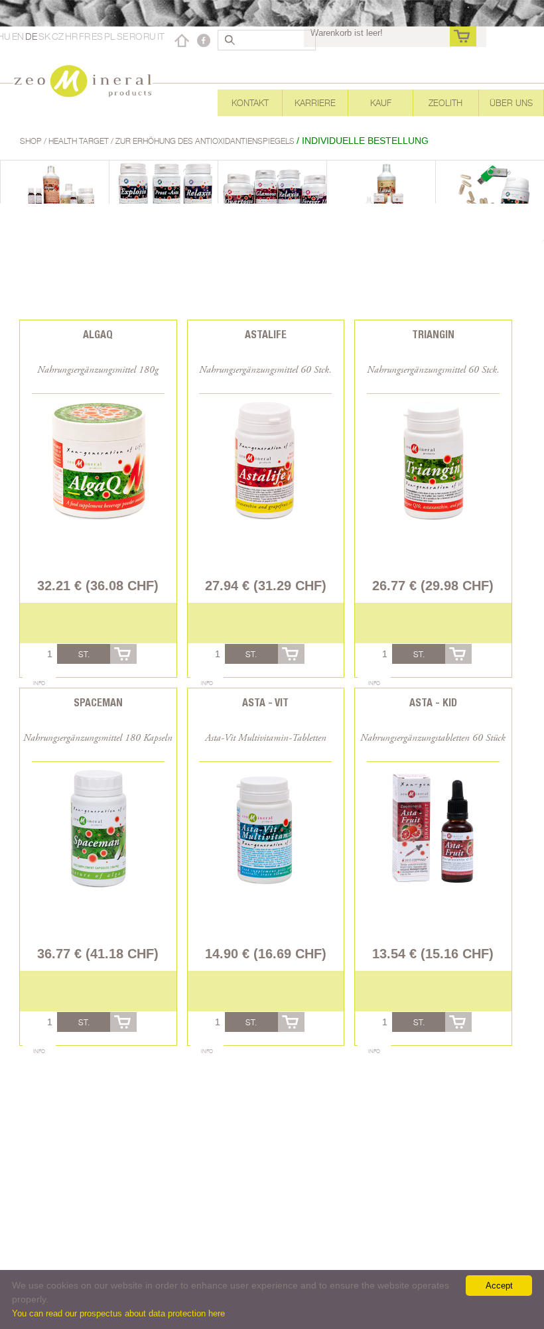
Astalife (266, 334)
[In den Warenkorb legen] (123, 654)
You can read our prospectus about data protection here (118, 1313)
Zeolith (445, 102)
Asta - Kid (433, 702)
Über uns (511, 102)
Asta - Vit (265, 702)
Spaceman (98, 702)
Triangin (433, 334)
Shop (32, 141)
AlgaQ (98, 334)
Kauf (380, 102)
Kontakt (250, 102)
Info (39, 683)
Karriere (315, 102)
